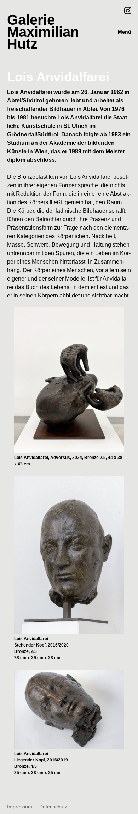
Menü (124, 32)
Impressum (19, 806)
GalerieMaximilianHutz (43, 32)
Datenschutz (53, 806)
